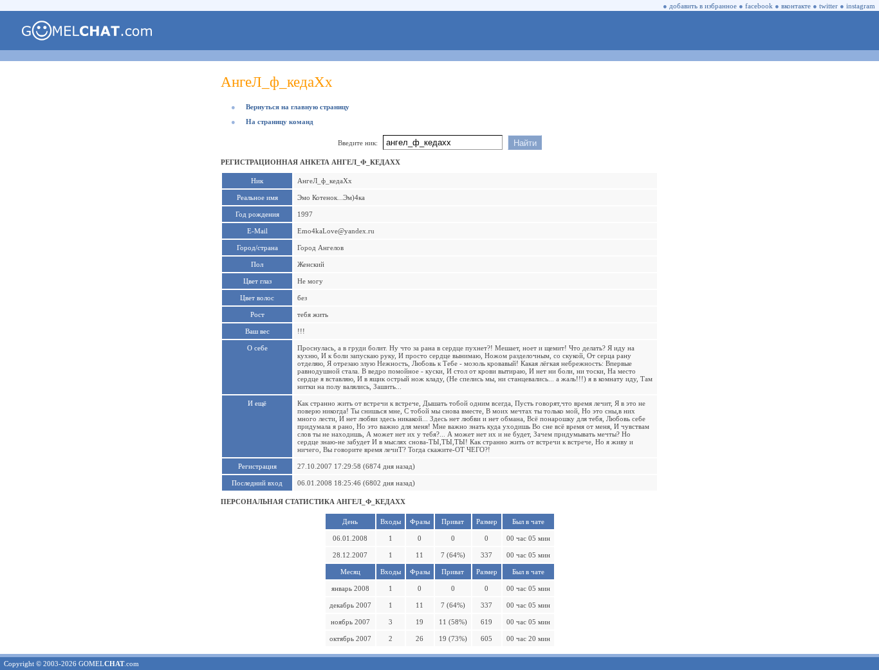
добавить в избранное (703, 6)
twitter (828, 6)
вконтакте (796, 6)
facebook (759, 6)
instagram (860, 6)
